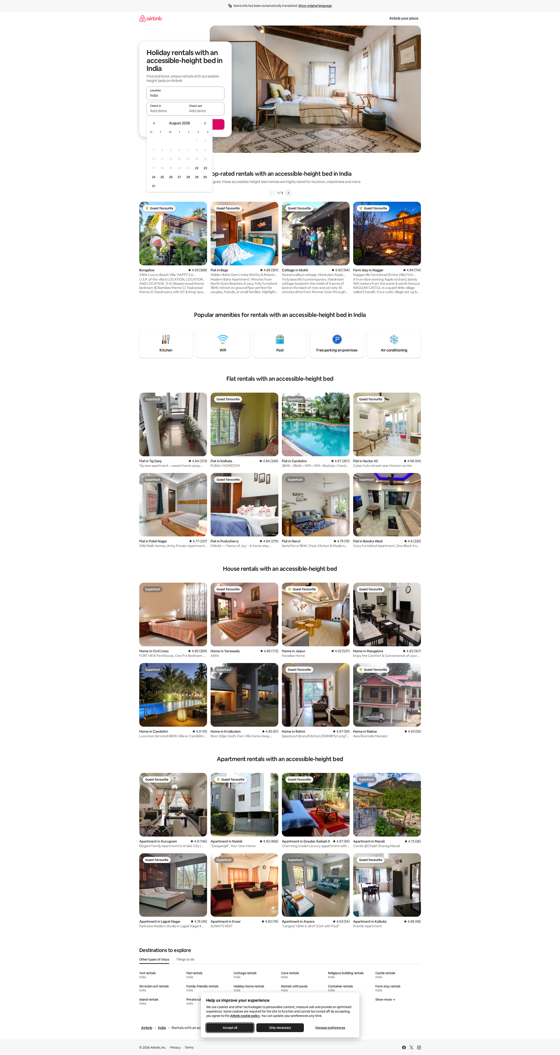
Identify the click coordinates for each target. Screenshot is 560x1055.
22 (196, 168)
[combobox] (185, 95)
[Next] (288, 192)
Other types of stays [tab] (154, 959)
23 (205, 168)
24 (153, 177)
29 (196, 177)
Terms (189, 1047)
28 (188, 177)
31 (153, 186)
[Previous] (271, 192)
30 (205, 177)
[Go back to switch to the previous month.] (154, 123)
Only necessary (280, 1028)
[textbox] (166, 110)
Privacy (175, 1047)
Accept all (230, 1028)
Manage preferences (330, 1028)
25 (162, 177)
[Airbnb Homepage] (150, 18)
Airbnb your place (403, 18)
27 (179, 177)
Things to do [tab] (185, 959)
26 (171, 177)
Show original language (315, 6)
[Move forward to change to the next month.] (205, 123)
